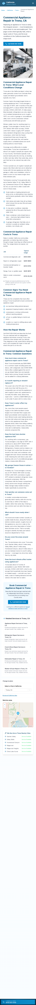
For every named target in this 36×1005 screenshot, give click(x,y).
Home (3, 10)
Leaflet (18, 726)
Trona (17, 10)
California (10, 10)
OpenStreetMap (24, 726)
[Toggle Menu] (33, 3)
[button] (18, 713)
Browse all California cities (10, 695)
